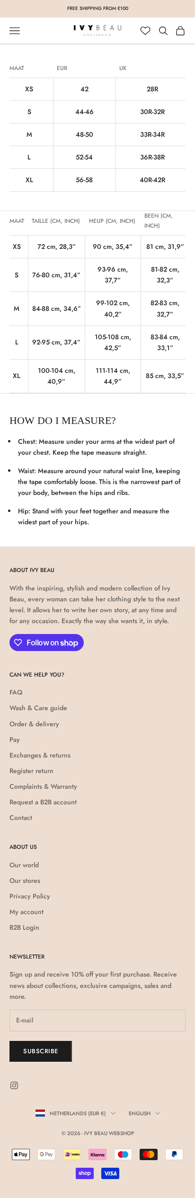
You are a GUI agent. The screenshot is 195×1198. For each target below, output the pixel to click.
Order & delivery (34, 724)
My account (26, 911)
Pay (14, 739)
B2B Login (24, 927)
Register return (31, 770)
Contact (20, 817)
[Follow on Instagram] (14, 1085)
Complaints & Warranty (43, 786)
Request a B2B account (43, 802)
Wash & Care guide (38, 708)
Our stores (24, 880)
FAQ (15, 692)
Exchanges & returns (40, 755)
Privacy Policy (29, 896)
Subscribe (40, 1051)
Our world (24, 865)
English (140, 1113)
